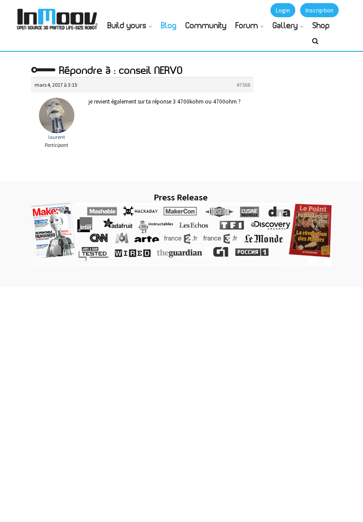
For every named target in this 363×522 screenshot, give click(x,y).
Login (283, 10)
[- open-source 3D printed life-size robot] (59, 16)
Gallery (285, 26)
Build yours (127, 26)
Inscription (319, 10)
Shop (321, 26)
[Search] (315, 45)
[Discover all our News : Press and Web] (181, 234)
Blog (169, 26)
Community (206, 26)
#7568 (243, 84)
